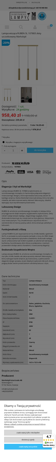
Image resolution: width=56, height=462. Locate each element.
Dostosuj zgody (28, 440)
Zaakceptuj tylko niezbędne (28, 433)
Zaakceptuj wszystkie (28, 447)
